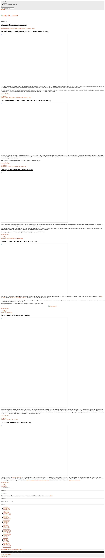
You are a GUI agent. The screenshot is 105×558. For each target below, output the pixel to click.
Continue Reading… (5, 93)
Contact (5, 3)
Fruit (16, 238)
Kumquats (20, 238)
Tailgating (16, 419)
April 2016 (5, 525)
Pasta (30, 97)
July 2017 (5, 516)
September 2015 (7, 534)
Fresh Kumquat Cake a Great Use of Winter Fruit (19, 241)
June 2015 (5, 538)
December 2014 (7, 545)
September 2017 (7, 514)
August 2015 (6, 535)
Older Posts (3, 486)
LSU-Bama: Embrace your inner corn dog (16, 422)
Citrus (2, 238)
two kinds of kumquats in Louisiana (18, 297)
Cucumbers (3, 28)
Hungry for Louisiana (26, 28)
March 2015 (6, 541)
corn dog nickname (16, 477)
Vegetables (23, 166)
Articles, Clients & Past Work (10, 4)
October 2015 (6, 532)
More (51, 495)
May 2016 (5, 523)
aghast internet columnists (74, 480)
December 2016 (7, 518)
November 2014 (7, 547)
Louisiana (8, 419)
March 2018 (6, 512)
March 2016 (6, 526)
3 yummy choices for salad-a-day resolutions (17, 170)
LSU (12, 419)
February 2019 (6, 508)
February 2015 (6, 543)
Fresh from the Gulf (13, 97)
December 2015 (7, 530)
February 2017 (6, 517)
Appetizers (3, 419)
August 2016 (6, 521)
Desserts (6, 238)
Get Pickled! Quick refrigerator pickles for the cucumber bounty (24, 31)
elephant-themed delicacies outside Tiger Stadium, (37, 480)
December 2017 (7, 513)
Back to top (3, 556)
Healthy (9, 166)
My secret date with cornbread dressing (15, 315)
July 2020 (5, 507)
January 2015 (6, 544)
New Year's (14, 166)
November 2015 (7, 531)
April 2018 (5, 511)
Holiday (2, 312)
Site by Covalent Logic (6, 554)
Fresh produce (17, 28)
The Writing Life (8, 312)
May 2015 (5, 539)
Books (4, 1)
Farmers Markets (10, 28)
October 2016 (6, 520)
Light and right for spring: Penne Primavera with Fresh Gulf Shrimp (26, 100)
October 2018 (6, 509)
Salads (18, 166)
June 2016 (5, 522)
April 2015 (5, 540)
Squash (33, 28)
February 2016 (6, 527)
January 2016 (6, 529)
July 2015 (5, 536)
